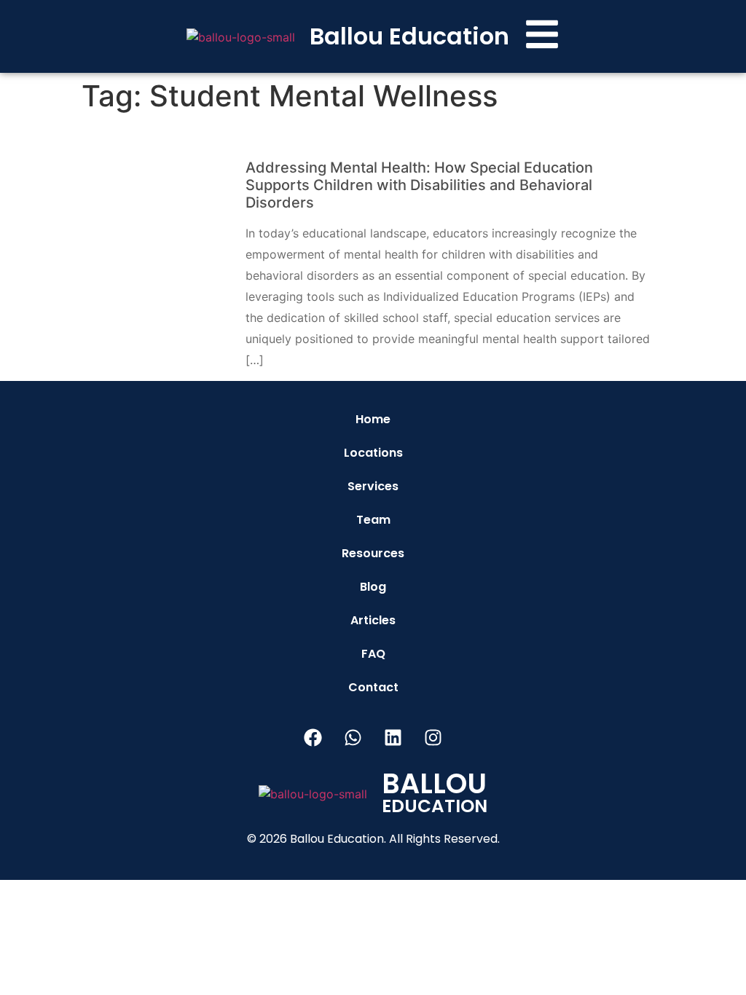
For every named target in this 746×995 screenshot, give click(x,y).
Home (373, 419)
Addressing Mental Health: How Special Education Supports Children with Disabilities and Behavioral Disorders (419, 185)
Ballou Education (409, 36)
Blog (373, 586)
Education (434, 796)
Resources (373, 553)
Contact (373, 687)
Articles (373, 620)
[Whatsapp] (353, 737)
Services (373, 486)
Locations (373, 452)
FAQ (373, 653)
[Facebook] (313, 737)
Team (373, 519)
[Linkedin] (393, 737)
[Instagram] (433, 737)
